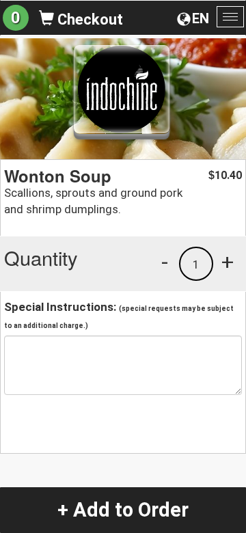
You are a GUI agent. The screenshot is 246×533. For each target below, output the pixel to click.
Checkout (88, 19)
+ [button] (227, 262)
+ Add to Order (123, 509)
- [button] (164, 262)
